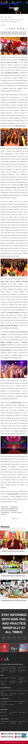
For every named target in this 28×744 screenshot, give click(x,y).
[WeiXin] (12, 29)
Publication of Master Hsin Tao (5, 671)
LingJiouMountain (14, 506)
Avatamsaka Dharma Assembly (22, 682)
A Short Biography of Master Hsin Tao (13, 668)
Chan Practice (5, 698)
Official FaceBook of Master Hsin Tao (13, 722)
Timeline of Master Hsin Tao (22, 668)
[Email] (18, 29)
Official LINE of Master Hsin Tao (5, 722)
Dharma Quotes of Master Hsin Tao (13, 671)
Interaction (4, 709)
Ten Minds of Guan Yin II (22, 691)
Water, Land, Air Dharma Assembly (9, 510)
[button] (1, 647)
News (5, 17)
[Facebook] (26, 29)
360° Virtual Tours (4, 715)
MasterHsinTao (4, 506)
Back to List (14, 518)
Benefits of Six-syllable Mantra (5, 691)
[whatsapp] (15, 29)
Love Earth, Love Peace (16, 512)
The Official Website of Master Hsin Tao (12, 664)
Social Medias (4, 718)
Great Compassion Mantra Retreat (13, 682)
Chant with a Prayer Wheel (13, 713)
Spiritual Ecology (5, 512)
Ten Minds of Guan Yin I (14, 691)
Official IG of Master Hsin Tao (22, 722)
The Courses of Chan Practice (5, 705)
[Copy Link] (7, 29)
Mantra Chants (3, 712)
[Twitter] (23, 29)
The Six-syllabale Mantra (13, 694)
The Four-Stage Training (3, 682)
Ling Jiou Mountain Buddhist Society (9, 508)
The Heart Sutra (21, 693)
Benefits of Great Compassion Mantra (4, 694)
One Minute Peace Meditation (22, 702)
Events (9, 17)
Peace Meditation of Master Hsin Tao (4, 702)
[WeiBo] (9, 29)
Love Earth (3, 514)
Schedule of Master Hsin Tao (22, 671)
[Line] (21, 29)
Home (2, 17)
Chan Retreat (3, 684)
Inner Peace (12, 704)
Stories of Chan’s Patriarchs (21, 679)
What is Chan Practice (14, 701)
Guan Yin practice (6, 687)
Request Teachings (22, 712)
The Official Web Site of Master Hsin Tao (5, 668)
